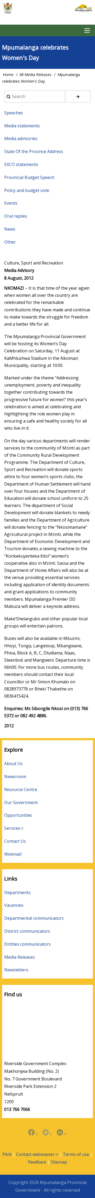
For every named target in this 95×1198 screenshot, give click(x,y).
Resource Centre (20, 789)
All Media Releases (35, 74)
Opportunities (18, 815)
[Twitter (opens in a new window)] (47, 1133)
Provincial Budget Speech (29, 177)
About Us (13, 763)
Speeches (13, 113)
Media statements (22, 126)
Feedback (37, 1162)
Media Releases (19, 957)
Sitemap (59, 1162)
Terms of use (76, 1154)
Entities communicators (27, 944)
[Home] (47, 8)
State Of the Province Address (33, 151)
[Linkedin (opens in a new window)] (61, 1133)
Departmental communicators (34, 918)
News (9, 229)
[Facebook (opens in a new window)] (33, 1133)
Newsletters (16, 970)
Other (10, 242)
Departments (17, 892)
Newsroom (15, 776)
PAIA (7, 1154)
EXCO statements (21, 164)
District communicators (27, 931)
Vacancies (13, 905)
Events (10, 203)
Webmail (12, 854)
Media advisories (20, 138)
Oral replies (15, 216)
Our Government (21, 802)
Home (8, 74)
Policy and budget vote (26, 190)
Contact (35, 1154)
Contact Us (15, 841)
